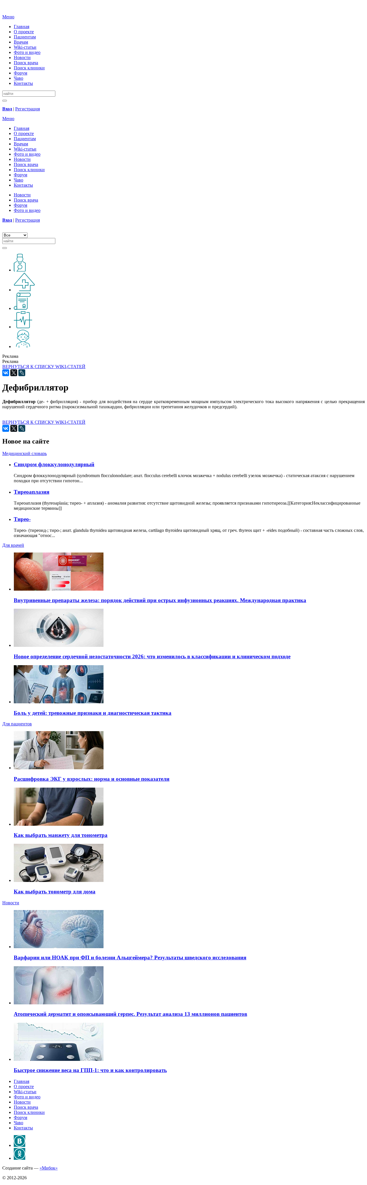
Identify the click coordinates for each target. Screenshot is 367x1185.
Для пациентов (17, 723)
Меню (8, 16)
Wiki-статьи (25, 47)
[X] (13, 372)
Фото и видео (27, 52)
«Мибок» (49, 1168)
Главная (21, 26)
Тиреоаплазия (31, 492)
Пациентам (25, 36)
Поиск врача (26, 62)
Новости (22, 57)
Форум (20, 73)
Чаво (18, 78)
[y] (4, 100)
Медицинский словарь (24, 453)
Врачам (21, 42)
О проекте (24, 31)
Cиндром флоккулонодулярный (54, 464)
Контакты (23, 83)
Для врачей (13, 545)
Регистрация (27, 108)
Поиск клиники (29, 67)
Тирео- (22, 519)
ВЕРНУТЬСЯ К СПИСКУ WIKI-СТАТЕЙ (43, 366)
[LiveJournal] (21, 372)
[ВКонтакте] (5, 372)
